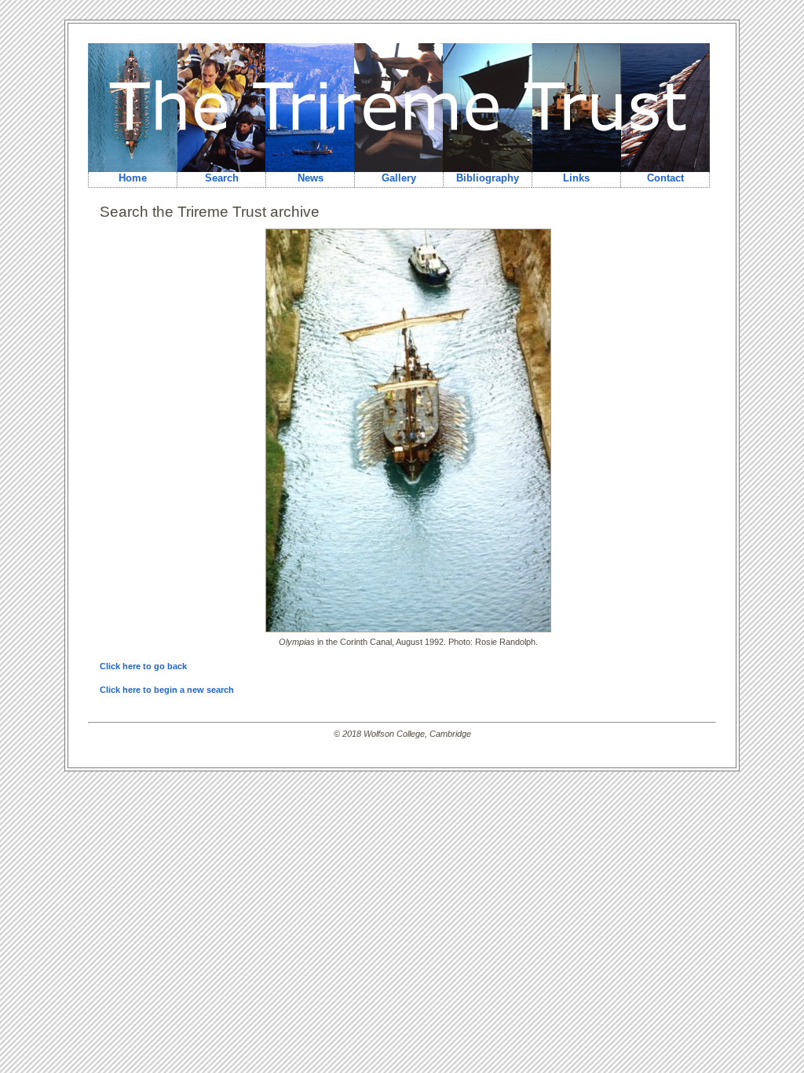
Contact (665, 178)
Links (576, 178)
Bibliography (487, 178)
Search (222, 178)
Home (133, 178)
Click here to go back (143, 666)
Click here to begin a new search (167, 689)
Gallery (399, 178)
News (310, 178)
